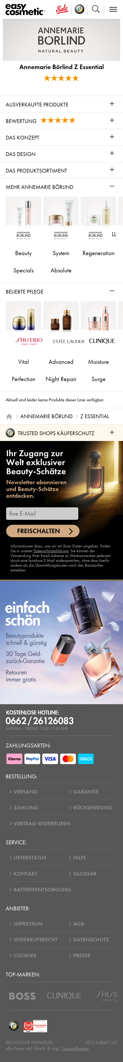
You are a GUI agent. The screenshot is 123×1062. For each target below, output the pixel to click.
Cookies (25, 955)
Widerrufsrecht (35, 939)
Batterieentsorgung (42, 889)
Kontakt (26, 873)
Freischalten (38, 531)
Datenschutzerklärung (51, 550)
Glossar (84, 873)
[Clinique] (64, 996)
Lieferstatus (30, 857)
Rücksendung (92, 807)
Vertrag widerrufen (42, 823)
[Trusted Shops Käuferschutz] (13, 1026)
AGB (78, 923)
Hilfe (79, 857)
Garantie (86, 791)
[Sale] (62, 9)
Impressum (28, 923)
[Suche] (95, 9)
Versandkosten (75, 1048)
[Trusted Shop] (79, 9)
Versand (25, 791)
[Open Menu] (26, 9)
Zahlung (26, 807)
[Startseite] (9, 416)
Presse (81, 955)
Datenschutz (91, 939)
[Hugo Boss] (22, 996)
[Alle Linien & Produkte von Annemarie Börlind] (61, 40)
